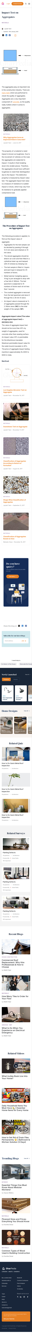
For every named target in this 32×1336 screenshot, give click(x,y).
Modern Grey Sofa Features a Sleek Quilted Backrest (3, 728)
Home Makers (17, 732)
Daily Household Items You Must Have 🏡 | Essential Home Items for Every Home (15, 1107)
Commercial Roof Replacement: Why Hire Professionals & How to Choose (13, 963)
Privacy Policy (12, 1328)
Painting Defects (9, 853)
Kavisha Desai (8, 1224)
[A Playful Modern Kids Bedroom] (19, 725)
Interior (5, 1182)
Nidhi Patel (7, 970)
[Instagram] (24, 1297)
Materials (5, 22)
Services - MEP (7, 1025)
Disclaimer (4, 1328)
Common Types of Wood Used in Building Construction (16, 1252)
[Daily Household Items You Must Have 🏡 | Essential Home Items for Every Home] (16, 1095)
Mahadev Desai (7, 542)
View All (26, 711)
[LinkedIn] (21, 1297)
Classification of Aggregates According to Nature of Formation (14, 463)
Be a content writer (7, 1277)
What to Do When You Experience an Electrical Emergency (13, 1030)
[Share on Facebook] (9, 35)
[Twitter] (17, 1296)
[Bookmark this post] (15, 35)
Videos (19, 1286)
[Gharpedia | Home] (3, 3)
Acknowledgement (7, 1307)
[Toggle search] (26, 4)
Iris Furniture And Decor (5, 732)
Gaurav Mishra (8, 1193)
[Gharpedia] (9, 1268)
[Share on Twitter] (3, 35)
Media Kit (19, 1277)
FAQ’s (3, 1299)
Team (3, 1294)
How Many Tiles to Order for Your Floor (15, 997)
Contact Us (5, 1305)
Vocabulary (20, 1289)
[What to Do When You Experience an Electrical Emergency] (16, 1014)
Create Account (17, 3)
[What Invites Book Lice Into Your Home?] (16, 1065)
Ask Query (12, 576)
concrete (16, 102)
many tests (6, 93)
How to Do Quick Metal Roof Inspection (12, 764)
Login (8, 3)
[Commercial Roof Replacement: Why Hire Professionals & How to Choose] (16, 946)
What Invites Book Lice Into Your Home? (14, 1077)
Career (3, 1296)
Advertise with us (6, 1280)
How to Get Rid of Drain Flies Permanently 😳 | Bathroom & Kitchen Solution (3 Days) (16, 1139)
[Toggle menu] (29, 4)
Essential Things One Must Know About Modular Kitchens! (14, 1187)
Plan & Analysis (21, 1283)
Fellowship (4, 1283)
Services (4, 1286)
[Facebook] (27, 1297)
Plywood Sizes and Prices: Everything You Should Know (15, 1220)
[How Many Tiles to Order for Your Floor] (16, 983)
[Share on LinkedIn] (6, 35)
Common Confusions (22, 1280)
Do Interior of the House (8, 664)
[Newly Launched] (16, 686)
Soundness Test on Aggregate (15, 427)
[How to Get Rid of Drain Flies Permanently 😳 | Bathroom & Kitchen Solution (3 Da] (16, 1127)
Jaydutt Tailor (7, 28)
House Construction (9, 957)
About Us (4, 1302)
